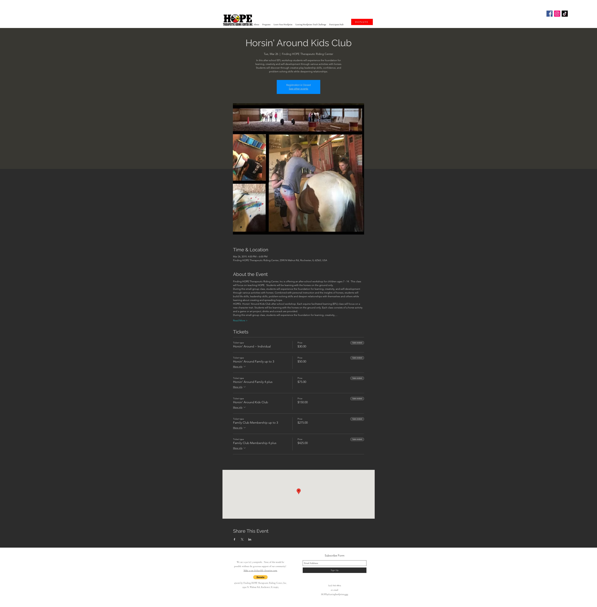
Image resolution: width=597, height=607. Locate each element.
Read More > (240, 320)
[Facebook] (549, 14)
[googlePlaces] (573, 24)
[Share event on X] (242, 539)
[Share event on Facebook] (234, 539)
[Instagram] (557, 14)
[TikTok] (565, 14)
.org (346, 594)
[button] (260, 577)
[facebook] (578, 24)
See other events (298, 88)
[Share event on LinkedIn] (249, 539)
